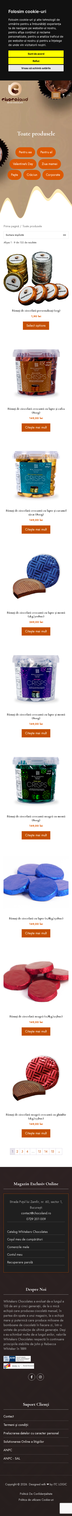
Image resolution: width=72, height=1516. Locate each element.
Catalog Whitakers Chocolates (27, 1232)
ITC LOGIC (60, 1484)
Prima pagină (11, 226)
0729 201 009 (36, 1219)
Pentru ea (25, 152)
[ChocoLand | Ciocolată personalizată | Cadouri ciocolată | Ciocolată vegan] (15, 92)
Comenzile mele (18, 1247)
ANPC (7, 1450)
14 (46, 1151)
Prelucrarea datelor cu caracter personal (31, 1433)
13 (39, 1151)
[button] (69, 95)
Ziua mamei (49, 164)
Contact (8, 1416)
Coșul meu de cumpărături (25, 1239)
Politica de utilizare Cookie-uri (36, 1500)
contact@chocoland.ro (36, 1213)
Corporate (53, 175)
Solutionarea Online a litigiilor (23, 1441)
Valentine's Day (23, 164)
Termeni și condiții (15, 1425)
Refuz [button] (36, 60)
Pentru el (46, 152)
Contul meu (14, 1254)
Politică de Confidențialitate (36, 1494)
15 (52, 1151)
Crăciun (32, 175)
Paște (14, 175)
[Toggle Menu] (56, 95)
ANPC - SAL (11, 1458)
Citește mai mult (36, 427)
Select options (36, 325)
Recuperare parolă (20, 1262)
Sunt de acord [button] (36, 53)
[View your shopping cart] (63, 95)
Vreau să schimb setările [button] (36, 68)
